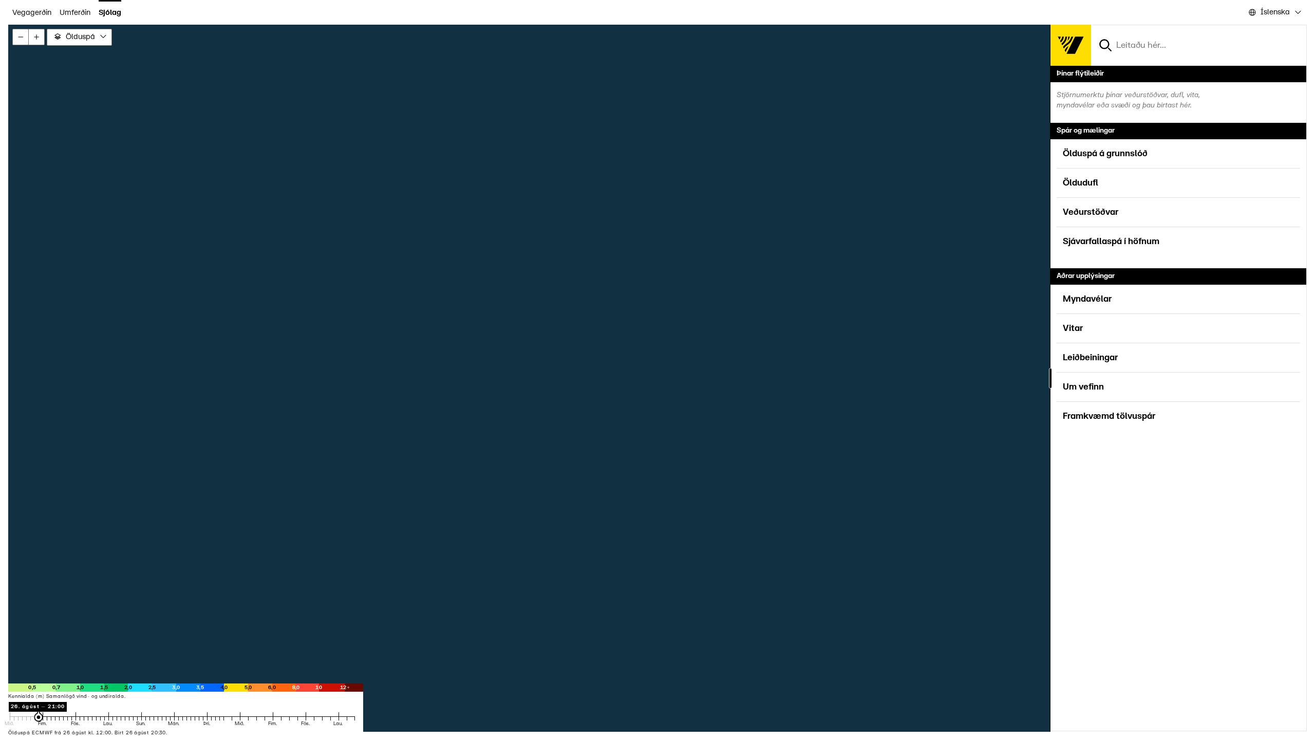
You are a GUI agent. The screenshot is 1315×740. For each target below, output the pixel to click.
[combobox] (1274, 12)
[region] (657, 378)
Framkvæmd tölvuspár (1109, 416)
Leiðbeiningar (1090, 358)
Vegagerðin (31, 12)
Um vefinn (1083, 387)
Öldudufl (1080, 183)
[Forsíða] (1070, 45)
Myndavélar (1087, 299)
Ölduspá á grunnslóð (1105, 154)
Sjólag (110, 12)
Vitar (1073, 328)
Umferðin (75, 12)
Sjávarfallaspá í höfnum (1111, 241)
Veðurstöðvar (1090, 212)
